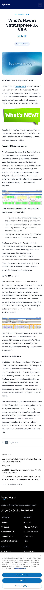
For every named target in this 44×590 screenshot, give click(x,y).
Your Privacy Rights (22, 586)
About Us (27, 522)
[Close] (41, 555)
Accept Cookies (22, 575)
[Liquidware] (6, 4)
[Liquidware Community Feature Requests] (31, 510)
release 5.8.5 (20, 86)
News (26, 541)
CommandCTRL (7, 536)
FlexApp (4, 522)
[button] (18, 36)
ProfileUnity (5, 527)
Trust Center (6, 552)
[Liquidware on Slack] (27, 510)
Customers (28, 536)
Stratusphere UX (7, 531)
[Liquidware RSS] (2, 510)
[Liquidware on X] (19, 510)
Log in (5, 484)
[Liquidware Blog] (6, 510)
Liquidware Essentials (9, 541)
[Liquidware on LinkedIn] (10, 510)
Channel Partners (31, 531)
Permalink (6, 466)
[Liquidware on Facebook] (14, 510)
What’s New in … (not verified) (25, 459)
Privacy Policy (29, 552)
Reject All (22, 580)
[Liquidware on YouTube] (23, 510)
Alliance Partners (30, 527)
